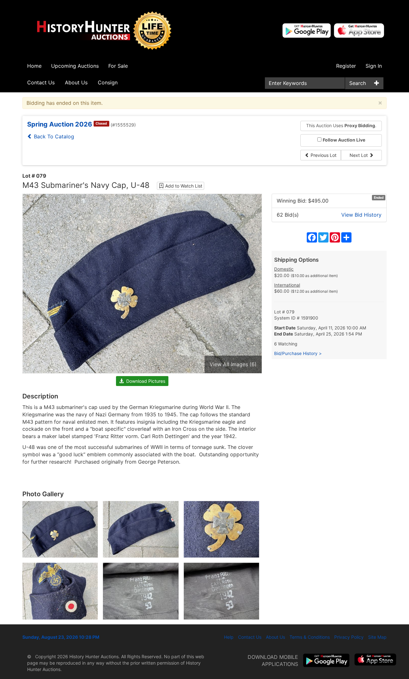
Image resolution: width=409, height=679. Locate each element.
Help (229, 637)
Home (34, 66)
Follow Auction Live (344, 140)
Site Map (377, 637)
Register (346, 66)
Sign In (374, 66)
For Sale (118, 66)
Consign (108, 82)
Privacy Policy (349, 637)
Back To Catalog (53, 136)
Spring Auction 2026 (59, 124)
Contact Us (41, 82)
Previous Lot (322, 155)
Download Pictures (144, 381)
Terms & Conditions (309, 637)
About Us (76, 82)
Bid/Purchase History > (298, 353)
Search (357, 83)
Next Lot (359, 155)
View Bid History (361, 215)
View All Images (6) (233, 364)
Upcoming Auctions (75, 66)
